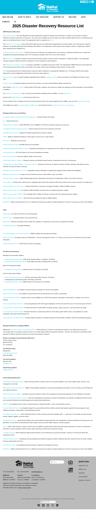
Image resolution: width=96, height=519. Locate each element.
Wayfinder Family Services (11, 174)
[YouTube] (87, 1)
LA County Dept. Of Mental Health (13, 307)
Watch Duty (6, 221)
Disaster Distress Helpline (10, 125)
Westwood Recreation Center (14, 259)
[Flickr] (93, 1)
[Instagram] (90, 1)
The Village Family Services (11, 414)
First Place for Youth (9, 445)
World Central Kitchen (9, 35)
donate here (67, 93)
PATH (4, 426)
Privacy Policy (85, 480)
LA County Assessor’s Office (11, 297)
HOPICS (5, 404)
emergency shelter (51, 77)
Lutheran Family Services (10, 439)
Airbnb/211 (6, 202)
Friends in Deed (7, 83)
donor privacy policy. (25, 487)
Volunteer (83, 476)
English (46, 502)
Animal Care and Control (10, 293)
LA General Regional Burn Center (13, 52)
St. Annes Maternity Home (10, 408)
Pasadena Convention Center (14, 269)
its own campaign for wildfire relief (28, 105)
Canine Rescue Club (83, 101)
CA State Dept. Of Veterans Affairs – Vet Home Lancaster (20, 164)
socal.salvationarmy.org (10, 353)
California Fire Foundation (13, 44)
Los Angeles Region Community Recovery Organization (19, 117)
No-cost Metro (7, 182)
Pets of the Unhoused (9, 156)
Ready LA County (8, 237)
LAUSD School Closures (10, 243)
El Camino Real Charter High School (16, 261)
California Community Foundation (16, 65)
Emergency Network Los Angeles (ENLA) (23, 329)
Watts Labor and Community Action (13, 388)
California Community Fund (14, 93)
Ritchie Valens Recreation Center (15, 277)
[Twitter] (84, 1)
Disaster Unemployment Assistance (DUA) (15, 148)
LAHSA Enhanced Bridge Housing (13, 381)
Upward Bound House (9, 420)
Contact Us (83, 465)
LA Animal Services (8, 152)
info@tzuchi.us (7, 363)
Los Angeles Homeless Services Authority (15, 129)
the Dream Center (8, 77)
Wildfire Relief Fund (17, 97)
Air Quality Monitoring (9, 225)
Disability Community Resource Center (14, 170)
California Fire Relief (18, 87)
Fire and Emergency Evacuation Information (16, 233)
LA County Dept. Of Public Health (13, 311)
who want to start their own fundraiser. (63, 105)
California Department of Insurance (13, 186)
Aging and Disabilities (9, 289)
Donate (82, 473)
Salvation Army (10, 58)
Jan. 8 (51, 40)
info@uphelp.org (8, 370)
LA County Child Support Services (13, 303)
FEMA (5, 71)
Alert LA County (7, 217)
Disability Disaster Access (10, 133)
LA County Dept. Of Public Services (13, 317)
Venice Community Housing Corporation (15, 398)
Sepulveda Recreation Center (14, 282)
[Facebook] (81, 1)
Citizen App (6, 214)
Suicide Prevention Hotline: (11, 144)
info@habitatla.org (37, 471)
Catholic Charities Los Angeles (12, 394)
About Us (82, 469)
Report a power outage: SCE (11, 190)
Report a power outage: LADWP (12, 194)
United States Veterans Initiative (12, 160)
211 (4, 121)
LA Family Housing (8, 432)
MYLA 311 (6, 140)
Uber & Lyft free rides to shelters (12, 198)
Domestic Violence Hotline (10, 178)
